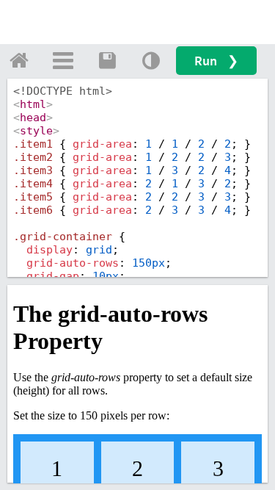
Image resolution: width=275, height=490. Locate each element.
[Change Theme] (151, 60)
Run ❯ (216, 60)
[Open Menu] (63, 60)
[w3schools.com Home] (19, 60)
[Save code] (107, 60)
